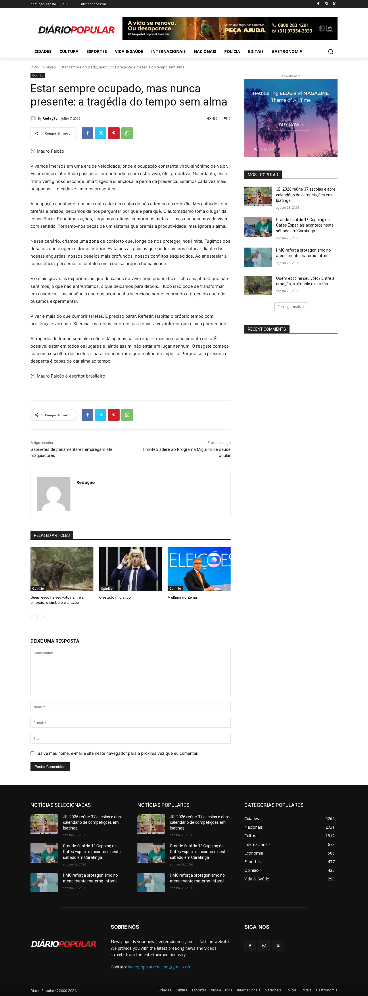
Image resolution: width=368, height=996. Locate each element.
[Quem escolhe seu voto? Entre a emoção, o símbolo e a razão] (61, 569)
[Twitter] (334, 4)
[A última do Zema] (199, 569)
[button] (331, 51)
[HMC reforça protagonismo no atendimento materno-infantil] (258, 257)
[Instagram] (326, 4)
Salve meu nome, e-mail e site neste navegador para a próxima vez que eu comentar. (118, 753)
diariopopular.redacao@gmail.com (159, 967)
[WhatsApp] (127, 133)
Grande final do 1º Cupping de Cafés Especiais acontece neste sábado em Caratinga (305, 225)
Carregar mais (289, 306)
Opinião (49, 67)
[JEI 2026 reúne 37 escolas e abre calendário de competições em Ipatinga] (258, 196)
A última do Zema (182, 597)
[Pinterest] (114, 133)
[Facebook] (318, 4)
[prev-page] (34, 616)
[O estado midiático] (130, 569)
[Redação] (34, 118)
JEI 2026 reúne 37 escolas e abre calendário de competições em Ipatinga (306, 195)
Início (34, 67)
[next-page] (43, 616)
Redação (50, 118)
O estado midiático (115, 597)
